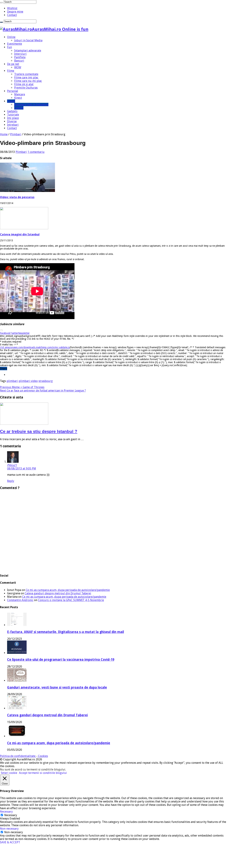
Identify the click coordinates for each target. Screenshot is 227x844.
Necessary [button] (6, 811)
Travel (11, 101)
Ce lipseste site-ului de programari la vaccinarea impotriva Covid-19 (60, 659)
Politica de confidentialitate (18, 756)
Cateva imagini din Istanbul (20, 234)
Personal (12, 91)
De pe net (13, 64)
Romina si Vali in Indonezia (31, 104)
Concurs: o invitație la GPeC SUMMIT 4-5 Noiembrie (71, 600)
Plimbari (15, 134)
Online (11, 37)
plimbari (12, 381)
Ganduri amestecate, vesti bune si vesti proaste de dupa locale (57, 687)
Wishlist (12, 8)
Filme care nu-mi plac (28, 81)
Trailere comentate (26, 74)
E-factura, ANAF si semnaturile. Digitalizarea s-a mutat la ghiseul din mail (65, 632)
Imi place (13, 118)
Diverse (12, 121)
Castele (18, 108)
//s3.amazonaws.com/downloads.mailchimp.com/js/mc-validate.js (35, 347)
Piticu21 (12, 465)
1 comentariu (36, 152)
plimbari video (28, 381)
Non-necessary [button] (9, 828)
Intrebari (13, 124)
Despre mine (15, 11)
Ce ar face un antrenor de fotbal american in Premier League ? (43, 390)
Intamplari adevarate (27, 50)
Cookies (42, 756)
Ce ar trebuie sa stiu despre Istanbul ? (38, 431)
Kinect (18, 97)
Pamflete (20, 57)
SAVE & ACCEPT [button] (10, 842)
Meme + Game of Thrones (22, 387)
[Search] (1, 2)
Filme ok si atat (24, 84)
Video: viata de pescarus (17, 197)
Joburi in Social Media (28, 40)
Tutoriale (13, 114)
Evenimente (14, 43)
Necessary (10, 815)
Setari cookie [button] (9, 773)
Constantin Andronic (20, 600)
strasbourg (45, 381)
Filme (10, 70)
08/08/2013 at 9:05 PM (21, 468)
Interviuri (20, 54)
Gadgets (12, 111)
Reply (10, 481)
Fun (9, 47)
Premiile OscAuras (26, 87)
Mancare (19, 94)
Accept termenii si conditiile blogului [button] (43, 773)
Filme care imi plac (26, 77)
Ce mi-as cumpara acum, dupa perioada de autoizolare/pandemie (68, 590)
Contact (12, 15)
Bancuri (19, 60)
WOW (17, 67)
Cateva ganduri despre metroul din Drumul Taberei (58, 593)
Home (4, 134)
